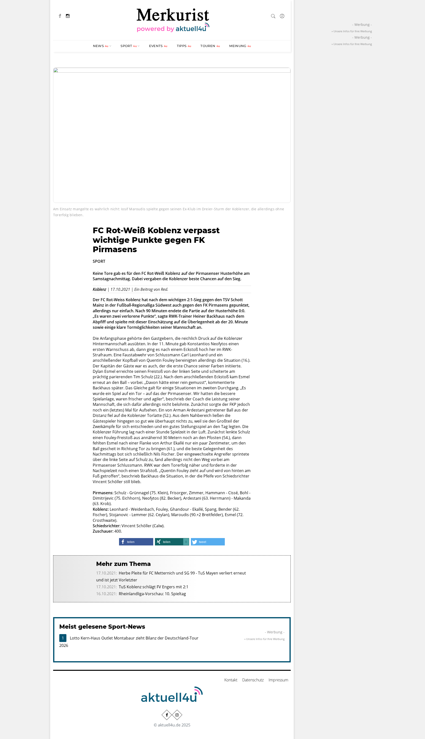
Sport (129, 46)
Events (158, 46)
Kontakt (230, 680)
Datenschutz (253, 680)
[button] (136, 541)
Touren (210, 46)
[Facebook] (60, 15)
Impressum (278, 680)
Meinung (240, 46)
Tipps (184, 46)
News (100, 46)
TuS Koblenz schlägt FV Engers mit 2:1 (153, 587)
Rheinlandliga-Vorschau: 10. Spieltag (152, 593)
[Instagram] (68, 15)
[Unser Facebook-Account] (167, 715)
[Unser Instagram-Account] (177, 715)
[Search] (273, 15)
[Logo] (173, 19)
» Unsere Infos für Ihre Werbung (264, 639)
